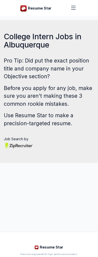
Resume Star (31, 115)
